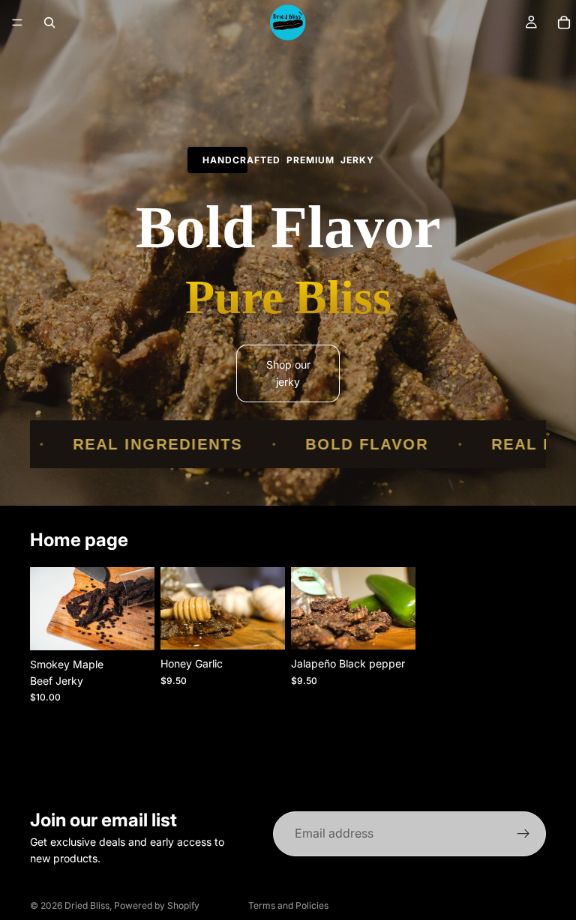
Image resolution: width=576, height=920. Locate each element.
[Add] (131, 627)
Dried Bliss (87, 905)
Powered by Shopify (157, 905)
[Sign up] (523, 834)
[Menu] (17, 22)
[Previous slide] (46, 608)
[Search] (49, 22)
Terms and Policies (288, 905)
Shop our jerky (288, 372)
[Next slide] (138, 608)
